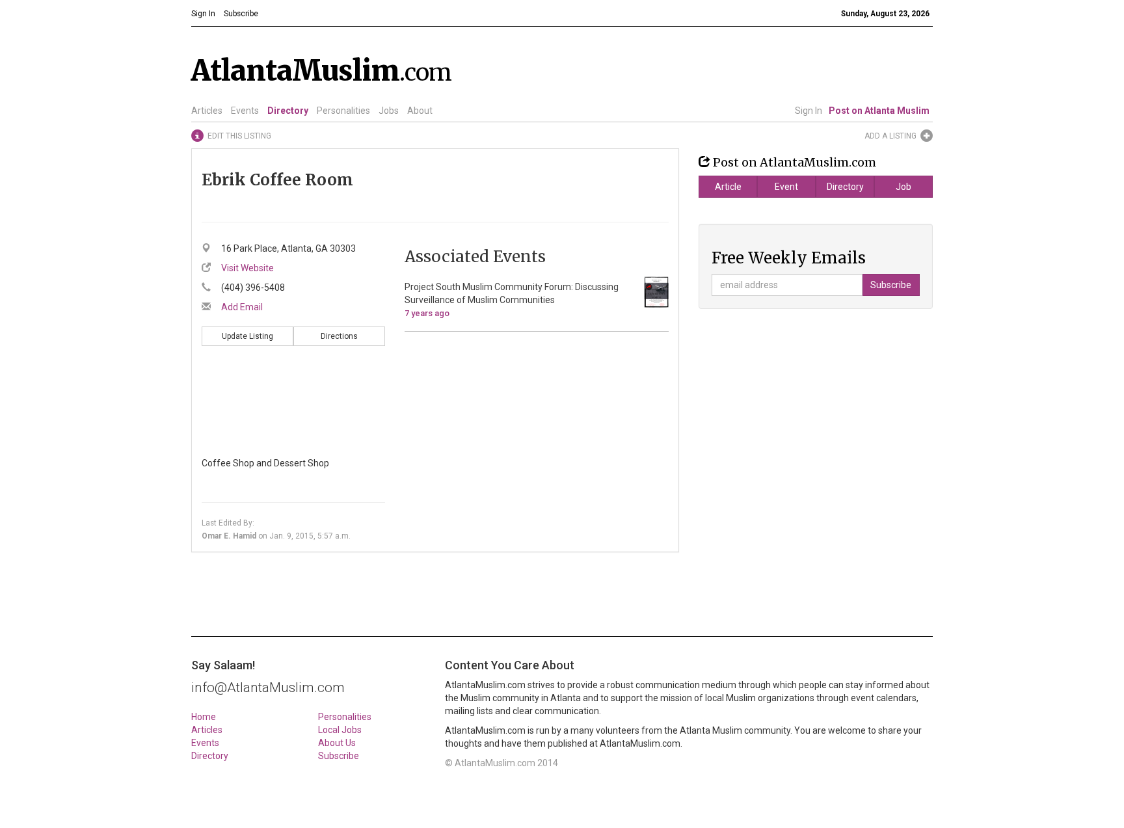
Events (245, 110)
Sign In (808, 110)
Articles (206, 110)
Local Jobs (340, 730)
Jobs (389, 110)
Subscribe (338, 756)
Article (728, 186)
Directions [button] (339, 336)
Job (903, 186)
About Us (337, 743)
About (420, 110)
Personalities (343, 110)
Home (203, 717)
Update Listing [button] (247, 336)
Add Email (242, 307)
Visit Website (247, 268)
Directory (287, 110)
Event (786, 186)
